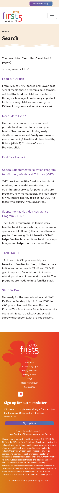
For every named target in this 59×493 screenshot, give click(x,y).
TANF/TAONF (11, 253)
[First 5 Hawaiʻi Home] (12, 15)
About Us (29, 362)
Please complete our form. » (37, 434)
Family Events (29, 374)
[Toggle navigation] (52, 15)
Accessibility (36, 431)
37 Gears (45, 480)
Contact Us (29, 387)
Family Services (29, 370)
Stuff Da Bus (10, 290)
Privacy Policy (22, 431)
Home (5, 31)
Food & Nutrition (13, 79)
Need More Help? (41, 3)
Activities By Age (29, 366)
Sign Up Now (29, 423)
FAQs (29, 378)
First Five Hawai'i (13, 157)
